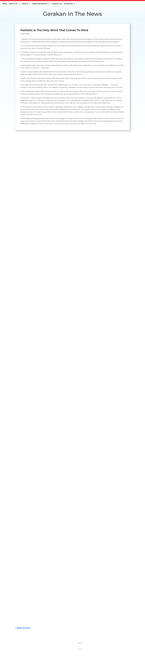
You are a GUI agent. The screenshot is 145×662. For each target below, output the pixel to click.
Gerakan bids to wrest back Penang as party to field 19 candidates (47, 399)
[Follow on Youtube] (51, 653)
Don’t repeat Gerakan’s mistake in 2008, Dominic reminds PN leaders (48, 584)
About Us (13, 4)
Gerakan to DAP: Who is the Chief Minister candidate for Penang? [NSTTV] (50, 307)
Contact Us (57, 4)
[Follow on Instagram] (47, 653)
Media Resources (39, 4)
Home (4, 4)
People (25, 4)
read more (21, 225)
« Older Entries (22, 628)
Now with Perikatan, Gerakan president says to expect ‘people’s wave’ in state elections (57, 607)
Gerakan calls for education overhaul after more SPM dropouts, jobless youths (53, 491)
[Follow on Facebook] (37, 653)
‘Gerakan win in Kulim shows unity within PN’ (37, 214)
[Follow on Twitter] (42, 653)
